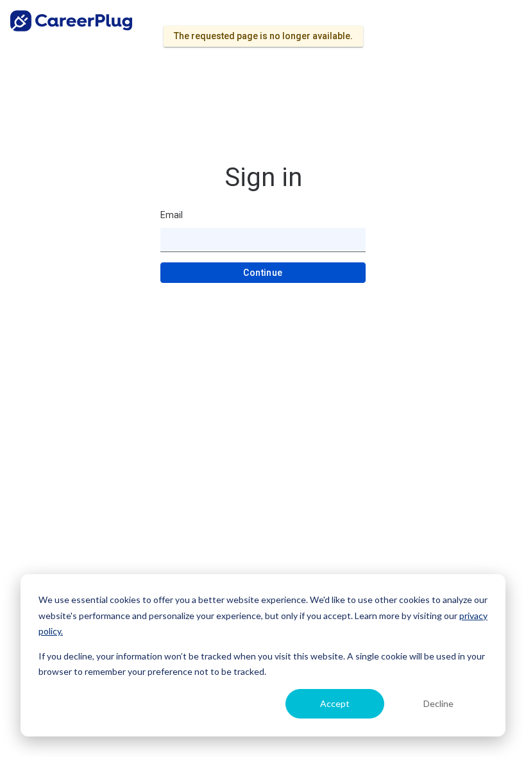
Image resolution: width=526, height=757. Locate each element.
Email (171, 215)
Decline (438, 703)
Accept (335, 703)
